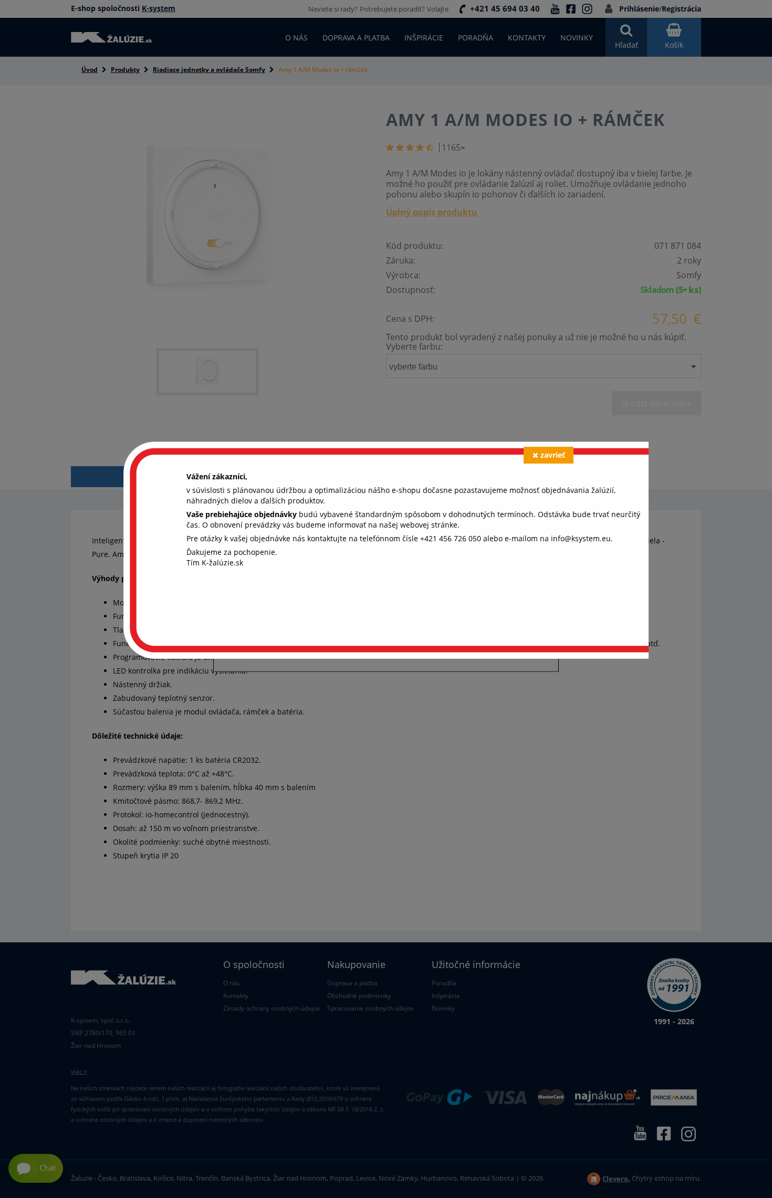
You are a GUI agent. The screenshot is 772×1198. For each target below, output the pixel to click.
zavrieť (552, 455)
